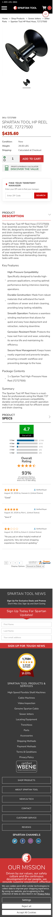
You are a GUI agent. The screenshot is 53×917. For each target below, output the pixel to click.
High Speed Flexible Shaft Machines (27, 692)
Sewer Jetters (26, 714)
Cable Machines (26, 697)
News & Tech (27, 799)
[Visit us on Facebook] (22, 840)
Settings (26, 899)
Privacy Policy (26, 757)
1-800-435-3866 (9, 2)
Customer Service (26, 817)
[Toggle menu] (4, 8)
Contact (26, 808)
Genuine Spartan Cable (26, 708)
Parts (26, 730)
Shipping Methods (26, 741)
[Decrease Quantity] (4, 160)
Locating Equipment (26, 719)
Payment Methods (26, 746)
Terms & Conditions (26, 751)
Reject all (26, 906)
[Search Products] (46, 14)
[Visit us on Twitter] (14, 840)
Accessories (26, 735)
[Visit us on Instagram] (30, 840)
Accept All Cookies (26, 912)
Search (41, 195)
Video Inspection (26, 703)
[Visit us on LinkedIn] (38, 840)
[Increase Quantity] (4, 157)
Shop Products (26, 780)
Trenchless (26, 724)
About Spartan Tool (26, 789)
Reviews (26, 827)
